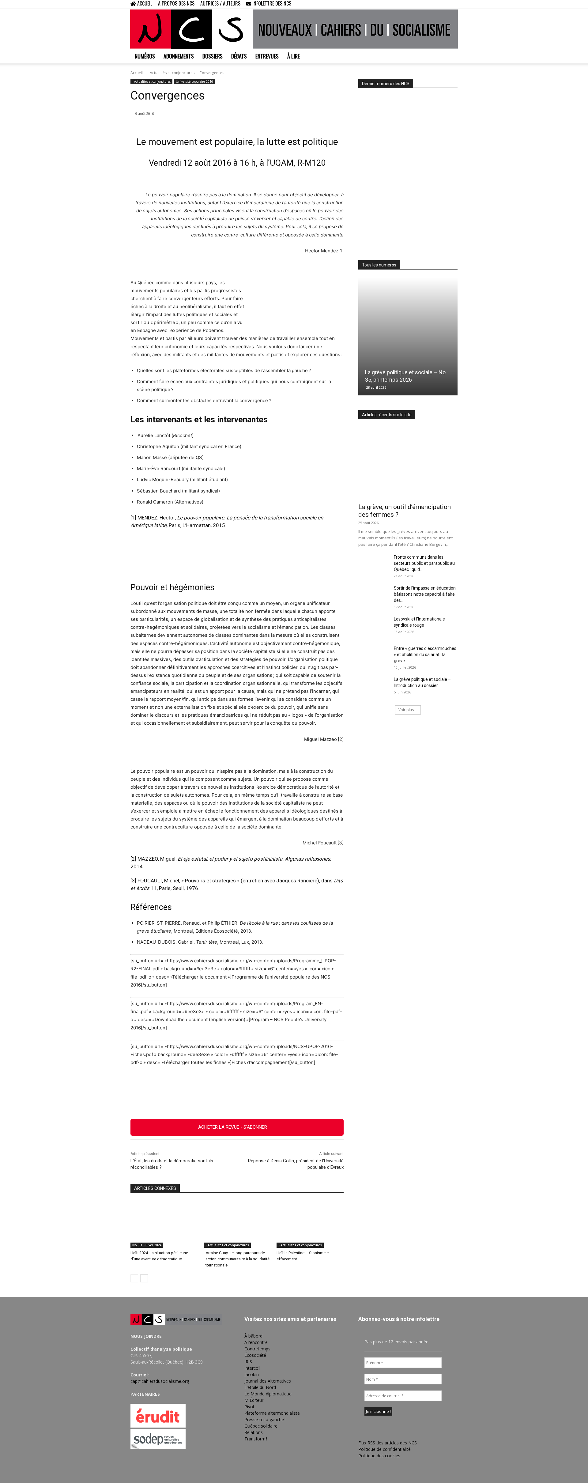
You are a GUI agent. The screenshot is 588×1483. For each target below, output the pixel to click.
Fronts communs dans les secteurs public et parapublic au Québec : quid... (424, 563)
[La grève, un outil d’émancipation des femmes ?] (408, 463)
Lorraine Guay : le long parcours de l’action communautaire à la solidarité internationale (237, 1259)
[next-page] (144, 1278)
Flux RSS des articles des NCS (387, 1443)
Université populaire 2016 (194, 81)
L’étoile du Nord (260, 1387)
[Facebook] (422, 4)
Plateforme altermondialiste (272, 1413)
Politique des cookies (379, 1455)
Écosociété (255, 1355)
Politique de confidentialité (384, 1449)
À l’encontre (256, 1342)
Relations (253, 1432)
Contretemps (257, 1349)
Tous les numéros (379, 264)
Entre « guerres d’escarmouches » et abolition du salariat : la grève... (425, 654)
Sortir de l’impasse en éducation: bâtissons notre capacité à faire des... (425, 594)
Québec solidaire (260, 1426)
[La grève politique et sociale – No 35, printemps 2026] (408, 336)
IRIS (248, 1361)
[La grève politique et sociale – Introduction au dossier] (373, 687)
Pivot (249, 1406)
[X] (442, 4)
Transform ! (255, 1439)
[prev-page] (134, 1278)
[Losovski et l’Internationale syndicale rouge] (373, 626)
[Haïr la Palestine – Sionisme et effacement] (310, 1224)
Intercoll (252, 1368)
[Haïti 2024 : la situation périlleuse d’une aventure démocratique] (164, 1224)
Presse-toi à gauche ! (264, 1419)
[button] (413, 4)
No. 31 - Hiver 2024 (146, 1245)
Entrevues (267, 56)
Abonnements (179, 56)
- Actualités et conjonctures (171, 72)
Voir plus (406, 709)
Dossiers (212, 56)
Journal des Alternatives (267, 1381)
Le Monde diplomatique (268, 1394)
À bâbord (253, 1336)
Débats (239, 56)
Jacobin (251, 1374)
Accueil (136, 72)
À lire (293, 56)
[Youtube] (453, 4)
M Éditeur (253, 1400)
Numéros (145, 56)
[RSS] (432, 4)
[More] (270, 1103)
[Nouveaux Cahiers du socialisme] (294, 29)
